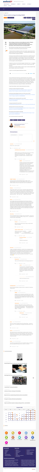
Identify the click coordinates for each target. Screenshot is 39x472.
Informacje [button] (13, 4)
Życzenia (28, 451)
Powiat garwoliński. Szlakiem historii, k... (11, 463)
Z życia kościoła (7, 454)
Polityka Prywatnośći (20, 468)
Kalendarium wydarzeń (20, 455)
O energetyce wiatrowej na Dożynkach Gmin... (28, 463)
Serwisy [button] (18, 4)
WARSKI (34, 469)
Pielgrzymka (13, 439)
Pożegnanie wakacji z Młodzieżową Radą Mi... (28, 461)
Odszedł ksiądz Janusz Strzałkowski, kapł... (12, 464)
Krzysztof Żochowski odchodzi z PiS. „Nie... (11, 462)
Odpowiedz (16, 148)
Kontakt (9, 5)
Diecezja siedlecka (8, 455)
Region (5, 17)
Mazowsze (26, 439)
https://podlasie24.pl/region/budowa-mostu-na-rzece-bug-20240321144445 (22, 104)
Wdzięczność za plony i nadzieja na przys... (12, 465)
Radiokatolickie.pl (29, 453)
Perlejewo (33, 17)
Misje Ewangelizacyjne (32, 440)
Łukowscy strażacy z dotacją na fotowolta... (28, 462)
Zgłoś (19, 148)
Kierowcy (6, 444)
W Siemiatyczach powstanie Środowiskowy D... (28, 464)
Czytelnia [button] (29, 4)
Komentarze (18, 456)
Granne (34, 19)
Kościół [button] (23, 4)
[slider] (18, 73)
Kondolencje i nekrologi (30, 450)
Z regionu (6, 451)
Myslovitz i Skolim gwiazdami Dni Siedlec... (12, 460)
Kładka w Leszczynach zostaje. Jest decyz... (28, 460)
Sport (6, 453)
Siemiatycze (29, 17)
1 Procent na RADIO (30, 454)
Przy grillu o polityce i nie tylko (9, 461)
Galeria (17, 454)
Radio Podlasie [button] (6, 4)
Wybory (6, 439)
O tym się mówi (19, 439)
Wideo (17, 453)
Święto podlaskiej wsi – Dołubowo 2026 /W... (28, 465)
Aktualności (7, 450)
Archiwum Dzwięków (30, 452)
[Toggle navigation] (3, 9)
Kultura (6, 452)
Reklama (5, 5)
